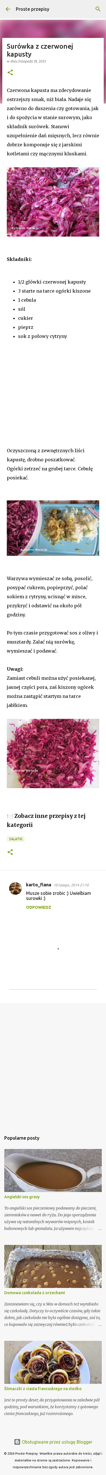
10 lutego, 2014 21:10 (70, 885)
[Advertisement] (42, 398)
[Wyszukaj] (98, 9)
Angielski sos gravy (22, 1197)
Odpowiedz (38, 907)
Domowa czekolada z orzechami (34, 1292)
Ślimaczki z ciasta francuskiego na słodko (43, 1388)
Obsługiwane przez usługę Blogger (56, 1441)
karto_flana (38, 884)
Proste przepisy (32, 9)
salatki (15, 839)
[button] (10, 73)
